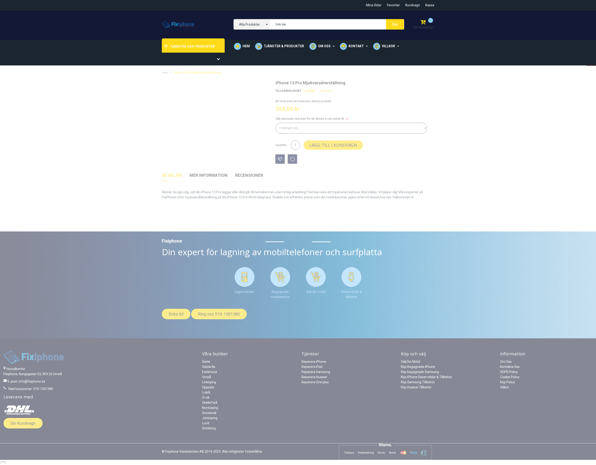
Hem (246, 46)
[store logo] (178, 24)
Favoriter (393, 5)
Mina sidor (374, 5)
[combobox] (337, 24)
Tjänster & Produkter (284, 46)
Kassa (429, 5)
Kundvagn (412, 5)
